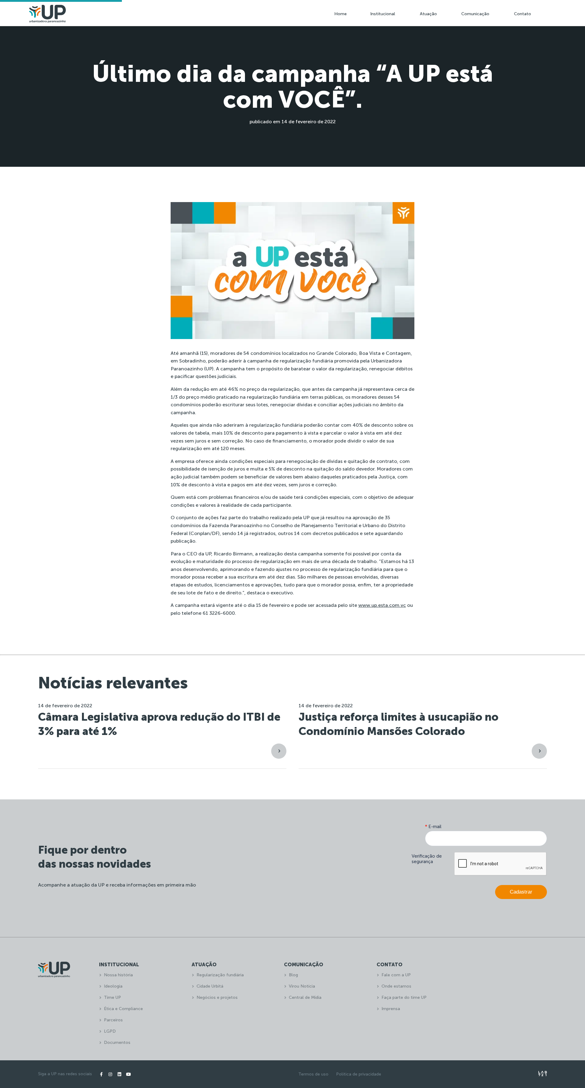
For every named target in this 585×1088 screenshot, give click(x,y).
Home (340, 13)
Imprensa (390, 1008)
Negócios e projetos (217, 997)
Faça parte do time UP (404, 997)
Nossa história (118, 975)
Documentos (117, 1042)
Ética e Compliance (123, 1008)
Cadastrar (521, 892)
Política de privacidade (358, 1074)
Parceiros (113, 1020)
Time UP (112, 997)
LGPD (110, 1031)
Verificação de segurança (427, 858)
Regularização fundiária (220, 975)
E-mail (433, 826)
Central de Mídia (305, 997)
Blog (293, 975)
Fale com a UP (396, 975)
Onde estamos (396, 986)
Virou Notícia (302, 986)
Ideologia (113, 986)
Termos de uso (313, 1074)
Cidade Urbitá (210, 986)
